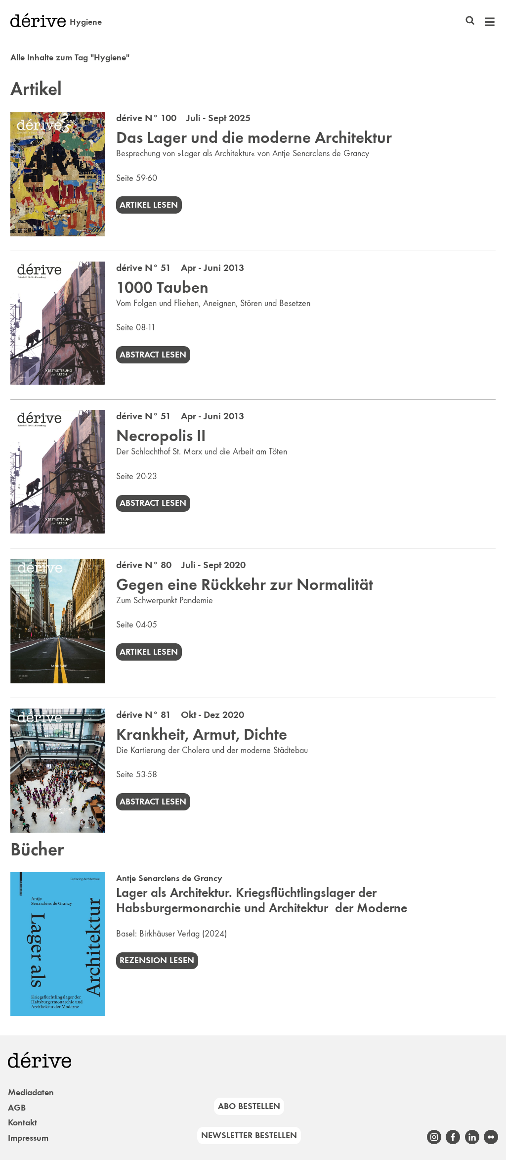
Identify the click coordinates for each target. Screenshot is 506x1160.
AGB (17, 1107)
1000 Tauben (162, 287)
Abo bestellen (249, 1106)
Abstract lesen (153, 354)
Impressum (28, 1137)
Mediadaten (31, 1092)
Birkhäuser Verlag (169, 933)
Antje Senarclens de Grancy (169, 878)
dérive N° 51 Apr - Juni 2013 (180, 267)
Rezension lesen (157, 960)
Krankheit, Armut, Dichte (201, 734)
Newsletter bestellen (249, 1135)
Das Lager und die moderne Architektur (254, 137)
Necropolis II (161, 436)
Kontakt (22, 1122)
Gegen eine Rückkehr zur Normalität (244, 584)
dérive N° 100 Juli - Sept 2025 (183, 118)
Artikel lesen (149, 204)
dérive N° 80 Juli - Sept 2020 (181, 565)
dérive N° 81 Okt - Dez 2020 (180, 714)
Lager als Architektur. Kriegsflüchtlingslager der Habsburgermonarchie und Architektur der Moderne (261, 900)
